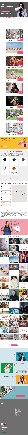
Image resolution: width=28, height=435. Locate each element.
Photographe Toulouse (17, 415)
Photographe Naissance (17, 409)
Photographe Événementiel (18, 407)
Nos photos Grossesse (23, 287)
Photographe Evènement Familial (18, 411)
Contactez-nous (4, 146)
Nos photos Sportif (14, 306)
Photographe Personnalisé (17, 410)
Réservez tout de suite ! (14, 345)
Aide (1, 407)
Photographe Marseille (17, 413)
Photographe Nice (17, 416)
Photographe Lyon (17, 414)
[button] (16, 191)
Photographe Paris (17, 412)
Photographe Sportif (17, 408)
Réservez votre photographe (6, 11)
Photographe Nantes (17, 417)
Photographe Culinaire (17, 406)
